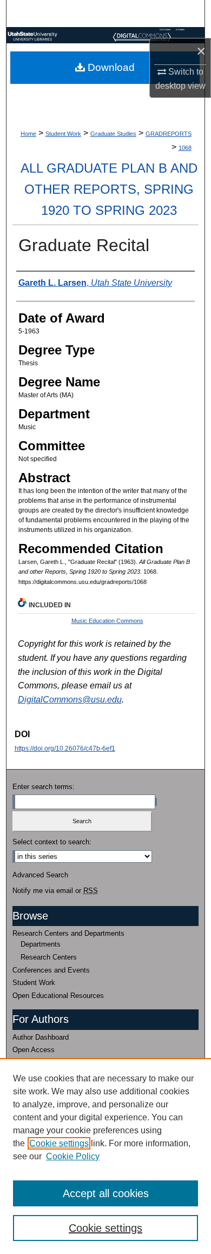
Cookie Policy (73, 1156)
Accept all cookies (106, 1193)
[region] (105, 1156)
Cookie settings (59, 1143)
